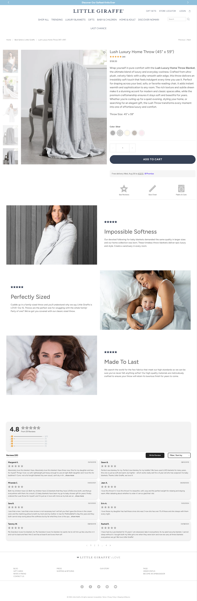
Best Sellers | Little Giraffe (25, 40)
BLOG (15, 569)
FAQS (145, 569)
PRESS (59, 569)
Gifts (91, 19)
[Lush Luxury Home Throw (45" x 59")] (64, 107)
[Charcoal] (113, 133)
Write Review (155, 455)
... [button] (69, 475)
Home (8, 40)
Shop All (43, 19)
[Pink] (142, 133)
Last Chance (98, 28)
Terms (104, 597)
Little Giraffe (76, 597)
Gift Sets (151, 11)
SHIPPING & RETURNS (65, 571)
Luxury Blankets (75, 19)
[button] (188, 2)
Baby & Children (107, 19)
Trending (57, 19)
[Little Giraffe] (98, 11)
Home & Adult (127, 19)
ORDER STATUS (149, 571)
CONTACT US (18, 576)
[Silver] (120, 133)
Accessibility (97, 597)
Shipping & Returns (124, 597)
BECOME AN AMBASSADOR (154, 574)
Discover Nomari (148, 19)
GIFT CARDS (18, 571)
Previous (181, 40)
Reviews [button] (12, 455)
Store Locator (167, 11)
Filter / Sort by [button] (176, 455)
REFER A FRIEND (19, 574)
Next (189, 40)
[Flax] (134, 133)
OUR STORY (104, 569)
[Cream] (127, 133)
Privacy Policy (111, 597)
